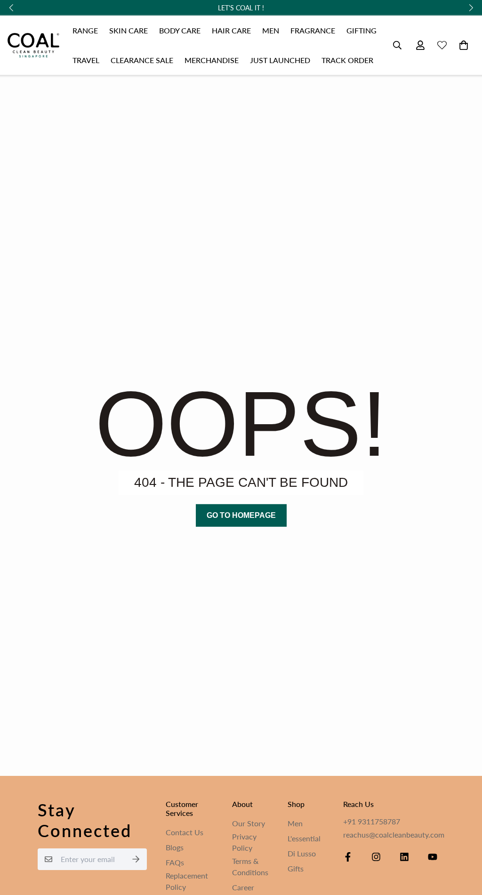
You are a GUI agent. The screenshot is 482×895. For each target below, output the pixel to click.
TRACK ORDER (347, 60)
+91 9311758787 (371, 821)
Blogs (175, 847)
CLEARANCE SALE (142, 60)
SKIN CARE (128, 30)
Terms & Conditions (250, 866)
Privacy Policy (244, 842)
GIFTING (361, 30)
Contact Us (184, 832)
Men (295, 823)
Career (243, 887)
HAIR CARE (231, 30)
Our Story (248, 823)
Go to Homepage (241, 515)
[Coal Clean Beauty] (33, 45)
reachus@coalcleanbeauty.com (393, 834)
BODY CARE (180, 30)
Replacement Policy (187, 881)
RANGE (85, 30)
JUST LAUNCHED (280, 60)
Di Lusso (302, 853)
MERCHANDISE (212, 60)
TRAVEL (85, 60)
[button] (462, 45)
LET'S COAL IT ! (241, 8)
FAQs (175, 862)
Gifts (296, 868)
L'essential (304, 838)
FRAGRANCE (312, 30)
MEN (270, 30)
